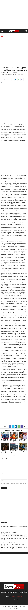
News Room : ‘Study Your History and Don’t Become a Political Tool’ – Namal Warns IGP (23, 440)
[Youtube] (17, 599)
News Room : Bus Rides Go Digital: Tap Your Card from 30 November (23, 451)
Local (4, 33)
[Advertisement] (14, 15)
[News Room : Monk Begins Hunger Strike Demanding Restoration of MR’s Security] (14, 435)
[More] (25, 79)
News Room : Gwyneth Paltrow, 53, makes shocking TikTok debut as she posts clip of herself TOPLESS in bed (14, 531)
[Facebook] (10, 79)
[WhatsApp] (19, 79)
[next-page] (14, 455)
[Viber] (22, 79)
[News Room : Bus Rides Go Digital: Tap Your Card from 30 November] (23, 446)
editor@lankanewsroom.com (16, 596)
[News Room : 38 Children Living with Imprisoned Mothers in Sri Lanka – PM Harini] (5, 446)
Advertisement (14, 606)
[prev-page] (13, 455)
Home (1, 33)
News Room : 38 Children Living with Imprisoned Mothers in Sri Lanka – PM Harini (5, 451)
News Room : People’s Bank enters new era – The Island (4, 440)
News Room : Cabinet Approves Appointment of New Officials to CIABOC (14, 451)
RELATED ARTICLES (9, 430)
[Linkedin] (16, 79)
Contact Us (20, 606)
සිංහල (24, 606)
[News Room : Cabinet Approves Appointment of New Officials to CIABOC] (14, 446)
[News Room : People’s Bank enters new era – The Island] (5, 435)
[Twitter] (13, 79)
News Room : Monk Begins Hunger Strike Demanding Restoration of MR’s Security (14, 440)
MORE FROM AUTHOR (18, 430)
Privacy (9, 606)
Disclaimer (4, 606)
